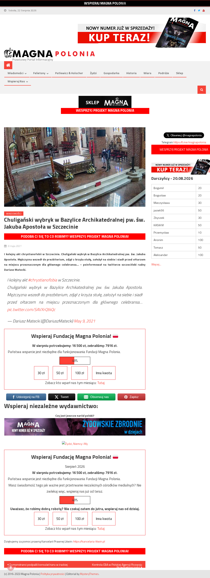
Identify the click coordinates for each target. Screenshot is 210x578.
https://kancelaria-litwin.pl (89, 541)
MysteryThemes (89, 574)
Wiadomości (15, 73)
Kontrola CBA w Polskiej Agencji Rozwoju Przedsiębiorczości (117, 565)
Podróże (163, 73)
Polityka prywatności (53, 574)
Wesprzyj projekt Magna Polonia (105, 110)
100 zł (79, 373)
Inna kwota (104, 373)
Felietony (39, 73)
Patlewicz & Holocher (69, 73)
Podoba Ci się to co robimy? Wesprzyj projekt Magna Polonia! (75, 236)
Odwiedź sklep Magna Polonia (105, 102)
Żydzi (93, 73)
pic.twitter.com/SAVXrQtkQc (31, 309)
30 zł (41, 373)
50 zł (60, 373)
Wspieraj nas (16, 81)
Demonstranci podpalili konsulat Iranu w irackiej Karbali (37, 565)
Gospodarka (111, 73)
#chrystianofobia (42, 280)
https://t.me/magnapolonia (189, 142)
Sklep (179, 73)
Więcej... (156, 264)
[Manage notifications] (10, 567)
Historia (131, 73)
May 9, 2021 (84, 321)
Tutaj (101, 382)
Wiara (147, 73)
